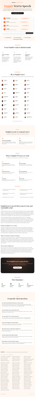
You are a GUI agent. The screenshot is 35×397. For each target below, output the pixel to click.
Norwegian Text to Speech (5, 380)
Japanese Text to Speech (28, 373)
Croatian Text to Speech (27, 364)
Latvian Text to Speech (4, 376)
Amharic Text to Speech (16, 357)
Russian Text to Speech (4, 383)
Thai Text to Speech (27, 387)
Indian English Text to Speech (28, 372)
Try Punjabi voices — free (17, 13)
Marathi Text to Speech (27, 377)
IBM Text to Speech (4, 372)
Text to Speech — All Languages (6, 356)
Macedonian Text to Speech (28, 376)
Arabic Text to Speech (4, 359)
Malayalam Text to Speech (16, 377)
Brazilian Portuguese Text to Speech (28, 361)
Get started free (17, 267)
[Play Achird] (5, 22)
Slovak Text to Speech (15, 384)
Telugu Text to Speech (15, 387)
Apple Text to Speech (27, 357)
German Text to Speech (27, 368)
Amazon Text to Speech (4, 357)
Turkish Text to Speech (4, 388)
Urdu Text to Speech (27, 388)
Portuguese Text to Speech (5, 381)
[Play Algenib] (5, 29)
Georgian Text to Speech (16, 368)
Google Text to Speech (4, 369)
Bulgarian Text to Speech (16, 362)
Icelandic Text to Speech (16, 372)
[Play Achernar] (5, 18)
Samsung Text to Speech (16, 383)
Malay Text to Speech (4, 377)
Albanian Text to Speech (27, 356)
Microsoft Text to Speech (4, 379)
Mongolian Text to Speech (16, 379)
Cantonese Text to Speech (28, 362)
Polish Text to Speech (27, 380)
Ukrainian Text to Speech (16, 388)
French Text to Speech (4, 368)
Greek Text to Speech (15, 369)
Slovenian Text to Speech (28, 384)
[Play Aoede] (5, 26)
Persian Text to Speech (15, 380)
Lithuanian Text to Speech (16, 376)
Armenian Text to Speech (16, 359)
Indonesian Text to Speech (5, 373)
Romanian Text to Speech (28, 381)
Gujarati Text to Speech (27, 369)
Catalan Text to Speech (4, 364)
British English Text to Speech (5, 362)
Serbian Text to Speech (27, 383)
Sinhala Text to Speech (4, 384)
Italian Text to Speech (15, 373)
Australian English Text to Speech (29, 359)
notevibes (14, 2)
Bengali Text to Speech (15, 360)
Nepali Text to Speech (27, 379)
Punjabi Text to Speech (15, 381)
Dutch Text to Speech (27, 365)
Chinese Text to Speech (16, 364)
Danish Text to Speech (15, 365)
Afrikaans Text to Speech (16, 356)
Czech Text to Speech (4, 365)
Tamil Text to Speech (4, 387)
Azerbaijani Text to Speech (5, 360)
